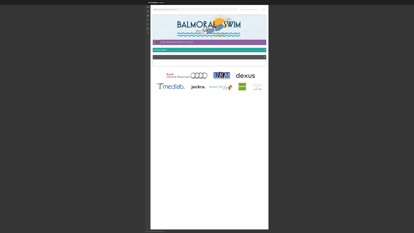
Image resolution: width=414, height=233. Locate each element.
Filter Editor (161, 50)
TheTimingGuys (159, 231)
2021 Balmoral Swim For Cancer (166, 9)
